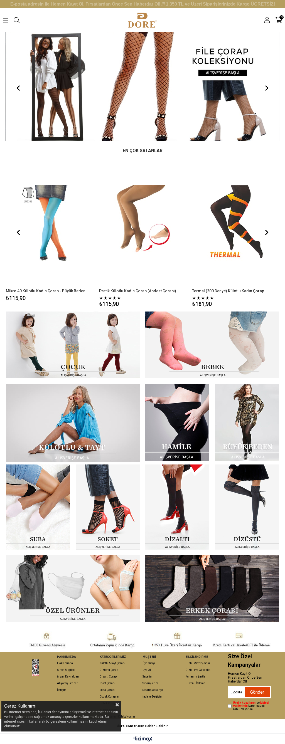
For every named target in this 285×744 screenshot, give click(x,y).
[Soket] (107, 507)
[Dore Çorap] (142, 20)
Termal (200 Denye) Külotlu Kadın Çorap (228, 291)
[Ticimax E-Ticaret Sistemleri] (143, 739)
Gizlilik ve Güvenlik (197, 669)
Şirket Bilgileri (66, 669)
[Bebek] (212, 345)
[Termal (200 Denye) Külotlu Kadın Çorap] (235, 223)
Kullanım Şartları (196, 676)
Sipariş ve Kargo (152, 689)
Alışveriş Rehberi (67, 683)
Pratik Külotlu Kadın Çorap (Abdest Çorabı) (137, 291)
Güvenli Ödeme (195, 683)
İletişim (62, 689)
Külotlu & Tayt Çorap (112, 663)
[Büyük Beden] (247, 422)
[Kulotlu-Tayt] (72, 423)
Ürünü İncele (71, 230)
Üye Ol (146, 669)
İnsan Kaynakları (68, 676)
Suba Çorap (107, 689)
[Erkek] (212, 588)
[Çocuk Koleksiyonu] (142, 86)
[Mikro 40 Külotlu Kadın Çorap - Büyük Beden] (49, 223)
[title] (72, 588)
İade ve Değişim (152, 696)
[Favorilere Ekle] (50, 230)
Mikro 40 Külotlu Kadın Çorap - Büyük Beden (45, 291)
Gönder (257, 692)
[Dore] (35, 667)
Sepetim (147, 676)
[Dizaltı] (177, 507)
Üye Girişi (148, 663)
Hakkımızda (65, 663)
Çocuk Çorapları (110, 696)
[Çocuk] (72, 345)
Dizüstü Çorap (109, 669)
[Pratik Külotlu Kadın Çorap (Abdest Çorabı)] (142, 223)
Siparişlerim (150, 683)
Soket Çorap (107, 683)
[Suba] (38, 507)
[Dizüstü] (247, 507)
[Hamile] (177, 422)
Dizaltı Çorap (108, 676)
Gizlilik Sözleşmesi (197, 663)
